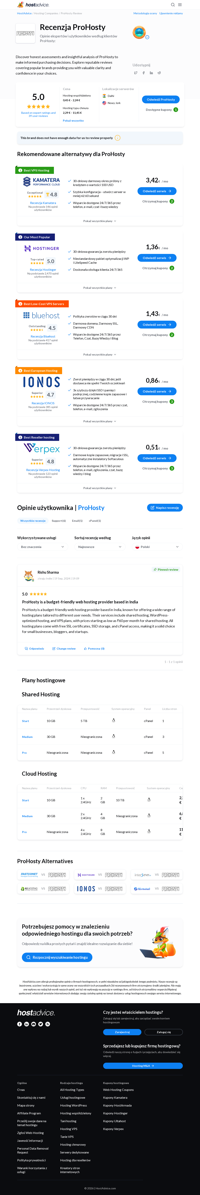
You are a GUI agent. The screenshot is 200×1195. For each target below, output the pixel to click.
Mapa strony (25, 1105)
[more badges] (147, 37)
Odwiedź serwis (154, 191)
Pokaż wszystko (73, 120)
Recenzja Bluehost (43, 336)
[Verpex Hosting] (41, 448)
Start (25, 721)
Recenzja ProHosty (72, 27)
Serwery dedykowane (74, 1152)
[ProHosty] (25, 33)
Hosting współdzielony (75, 1113)
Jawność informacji (30, 1140)
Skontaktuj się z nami (31, 1097)
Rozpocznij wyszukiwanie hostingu (60, 957)
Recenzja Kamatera (43, 203)
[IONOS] (41, 381)
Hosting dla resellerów (75, 1160)
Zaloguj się (164, 1032)
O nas (21, 1089)
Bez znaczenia (31, 547)
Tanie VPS (67, 1136)
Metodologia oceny (145, 13)
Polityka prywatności (31, 1160)
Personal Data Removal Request (32, 1150)
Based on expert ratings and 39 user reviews (38, 114)
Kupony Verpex (113, 1129)
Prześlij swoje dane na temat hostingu (31, 1123)
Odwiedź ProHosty (161, 99)
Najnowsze (86, 547)
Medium (27, 736)
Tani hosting (68, 1121)
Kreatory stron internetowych (70, 1170)
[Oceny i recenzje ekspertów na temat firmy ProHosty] (136, 73)
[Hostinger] (41, 248)
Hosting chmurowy (73, 1144)
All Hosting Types (72, 1089)
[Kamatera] (41, 181)
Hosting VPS (68, 1129)
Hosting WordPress (73, 1105)
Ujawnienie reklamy (171, 13)
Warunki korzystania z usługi (32, 1170)
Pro (24, 752)
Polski (145, 547)
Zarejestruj (122, 1032)
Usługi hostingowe (72, 1097)
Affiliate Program (29, 1113)
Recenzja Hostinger (43, 269)
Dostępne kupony (161, 109)
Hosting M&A (141, 1065)
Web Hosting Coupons (118, 1089)
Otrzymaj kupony (157, 201)
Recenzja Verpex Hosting (43, 470)
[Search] (173, 5)
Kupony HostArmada (117, 1105)
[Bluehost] (41, 315)
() (96, 648)
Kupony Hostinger (115, 1113)
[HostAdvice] (33, 5)
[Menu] (180, 5)
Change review (66, 648)
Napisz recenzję (167, 507)
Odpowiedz (36, 648)
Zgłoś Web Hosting (30, 1133)
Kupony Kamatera (115, 1097)
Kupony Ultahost (114, 1121)
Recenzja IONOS (43, 403)
